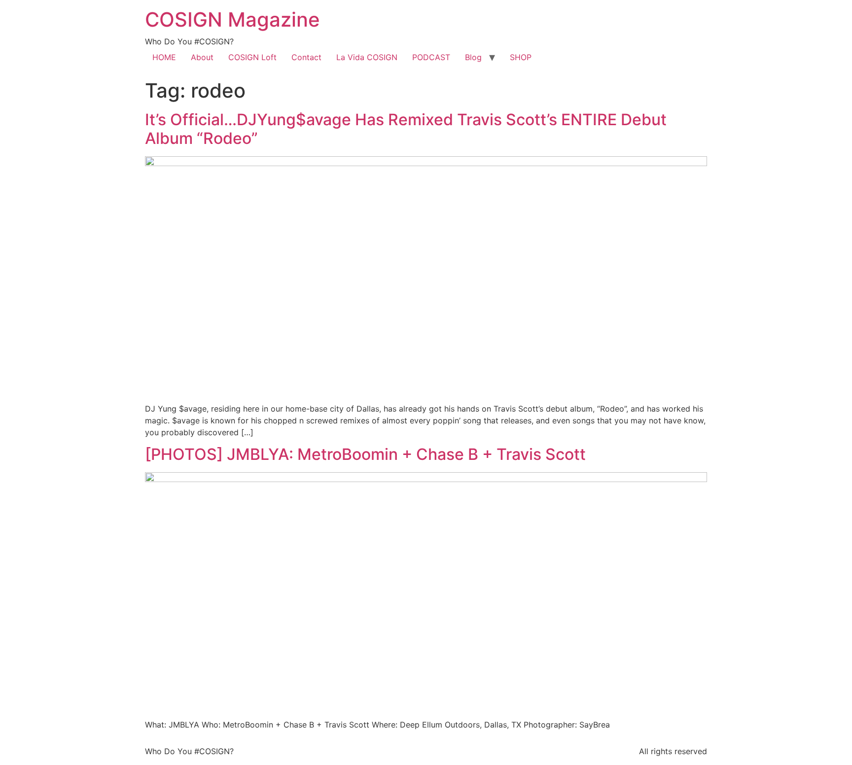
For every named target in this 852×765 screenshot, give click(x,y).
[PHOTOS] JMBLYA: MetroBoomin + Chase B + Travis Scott (365, 454)
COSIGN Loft (252, 57)
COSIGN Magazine (232, 19)
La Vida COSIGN (366, 57)
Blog (473, 57)
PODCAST (431, 57)
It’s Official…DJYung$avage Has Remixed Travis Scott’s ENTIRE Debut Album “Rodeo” (406, 129)
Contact (306, 57)
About (202, 57)
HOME (164, 57)
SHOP (521, 57)
